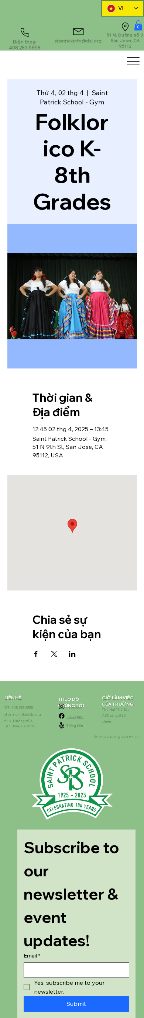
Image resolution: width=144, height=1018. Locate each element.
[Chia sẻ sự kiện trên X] (54, 654)
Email (32, 955)
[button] (138, 25)
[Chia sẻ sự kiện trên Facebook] (36, 654)
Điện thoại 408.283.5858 (25, 45)
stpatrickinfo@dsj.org (78, 41)
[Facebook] (61, 716)
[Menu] (133, 61)
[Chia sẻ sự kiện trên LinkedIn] (72, 654)
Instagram (74, 716)
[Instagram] (61, 706)
